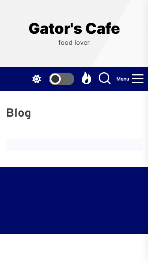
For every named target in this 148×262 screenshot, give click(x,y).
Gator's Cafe (74, 28)
